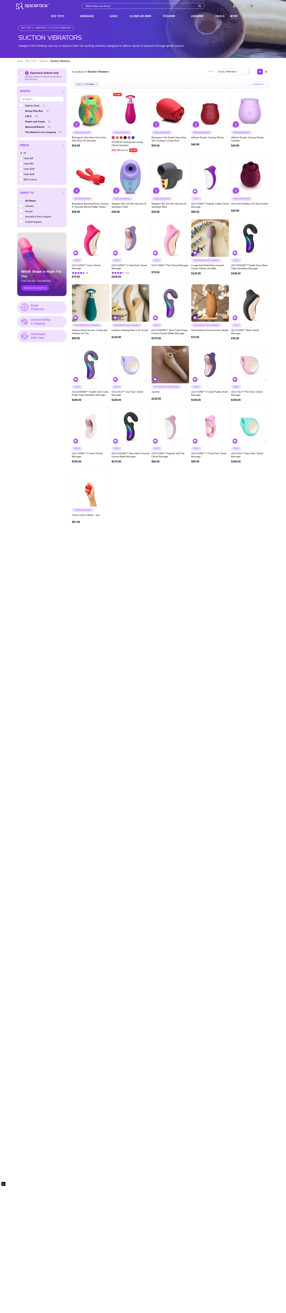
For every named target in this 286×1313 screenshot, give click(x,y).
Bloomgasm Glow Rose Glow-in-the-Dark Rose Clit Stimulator (89, 139)
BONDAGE (87, 16)
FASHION (169, 16)
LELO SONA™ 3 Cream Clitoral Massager (87, 455)
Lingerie (197, 16)
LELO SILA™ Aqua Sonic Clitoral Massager (247, 455)
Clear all (258, 84)
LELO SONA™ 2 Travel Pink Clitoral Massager (208, 455)
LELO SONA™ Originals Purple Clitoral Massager (210, 205)
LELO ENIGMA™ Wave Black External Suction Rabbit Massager (130, 455)
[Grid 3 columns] (266, 72)
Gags (114, 16)
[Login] (234, 6)
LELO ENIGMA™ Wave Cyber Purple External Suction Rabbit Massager (169, 332)
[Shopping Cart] (242, 6)
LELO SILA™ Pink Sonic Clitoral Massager (246, 393)
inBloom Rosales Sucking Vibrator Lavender (247, 139)
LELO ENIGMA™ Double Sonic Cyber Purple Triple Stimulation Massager (90, 393)
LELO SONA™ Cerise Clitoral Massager (86, 267)
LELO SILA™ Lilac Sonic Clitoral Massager (127, 393)
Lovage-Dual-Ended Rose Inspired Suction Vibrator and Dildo (207, 267)
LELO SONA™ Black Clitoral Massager (245, 332)
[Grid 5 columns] (260, 72)
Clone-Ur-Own (140, 16)
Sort (211, 72)
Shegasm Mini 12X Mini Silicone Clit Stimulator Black (168, 205)
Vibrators (40, 28)
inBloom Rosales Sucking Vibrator (207, 137)
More (234, 16)
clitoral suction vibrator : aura (86, 515)
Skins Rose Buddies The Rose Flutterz (249, 203)
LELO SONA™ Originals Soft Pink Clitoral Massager (168, 455)
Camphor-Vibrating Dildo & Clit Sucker (130, 330)
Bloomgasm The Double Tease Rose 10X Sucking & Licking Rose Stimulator (169, 139)
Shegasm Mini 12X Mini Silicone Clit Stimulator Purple (129, 205)
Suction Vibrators (60, 28)
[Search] (199, 6)
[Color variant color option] (113, 137)
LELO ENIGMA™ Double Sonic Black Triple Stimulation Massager (249, 267)
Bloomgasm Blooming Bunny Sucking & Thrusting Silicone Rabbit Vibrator (90, 205)
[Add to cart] (105, 125)
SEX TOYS (57, 16)
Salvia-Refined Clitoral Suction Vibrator (209, 330)
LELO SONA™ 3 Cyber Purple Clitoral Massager (209, 393)
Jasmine (155, 392)
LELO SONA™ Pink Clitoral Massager (169, 265)
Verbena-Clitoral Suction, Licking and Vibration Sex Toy (89, 332)
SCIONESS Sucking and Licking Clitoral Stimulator (127, 144)
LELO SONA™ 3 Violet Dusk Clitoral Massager (129, 267)
